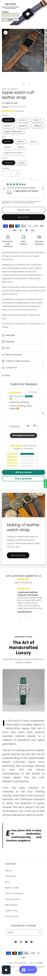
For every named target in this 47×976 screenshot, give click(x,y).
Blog (7, 882)
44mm (20, 141)
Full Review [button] (14, 426)
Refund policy (11, 905)
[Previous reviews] (4, 188)
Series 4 (8, 120)
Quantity (5, 168)
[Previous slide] (4, 413)
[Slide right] (29, 84)
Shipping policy (12, 899)
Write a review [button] (23, 472)
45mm (9, 147)
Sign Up (10, 19)
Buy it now (23, 217)
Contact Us (10, 876)
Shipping (5, 107)
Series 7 (8, 125)
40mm (22, 147)
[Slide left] (18, 84)
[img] (15, 392)
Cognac (9, 162)
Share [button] (7, 375)
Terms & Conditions (14, 893)
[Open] (6, 969)
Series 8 (38, 125)
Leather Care (11, 910)
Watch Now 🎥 (18, 555)
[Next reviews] (43, 188)
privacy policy (12, 916)
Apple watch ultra (13, 131)
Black (22, 162)
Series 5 (23, 120)
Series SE (23, 125)
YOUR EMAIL (5, 12)
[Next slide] (43, 413)
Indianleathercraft (20, 963)
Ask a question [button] (23, 478)
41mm (34, 142)
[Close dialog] (45, 1)
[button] (8, 111)
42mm (8, 141)
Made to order (12, 887)
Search (8, 870)
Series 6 (37, 120)
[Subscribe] (39, 932)
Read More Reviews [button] (23, 435)
